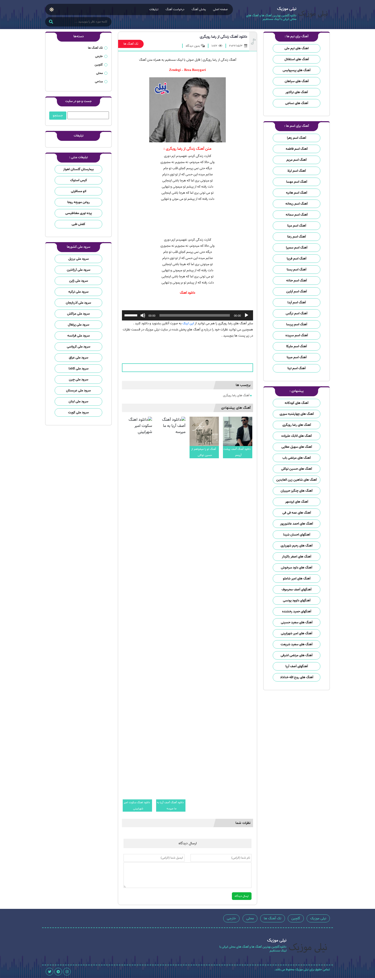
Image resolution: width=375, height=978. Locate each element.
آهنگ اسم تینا (297, 368)
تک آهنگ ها (130, 43)
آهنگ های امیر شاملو (296, 578)
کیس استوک (78, 180)
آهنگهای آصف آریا (296, 666)
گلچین (99, 64)
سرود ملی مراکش (78, 313)
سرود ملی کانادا (79, 368)
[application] (187, 315)
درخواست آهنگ (175, 9)
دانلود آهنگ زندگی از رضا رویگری (223, 37)
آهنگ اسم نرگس (296, 313)
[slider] (131, 314)
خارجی (99, 56)
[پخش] (246, 315)
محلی (99, 73)
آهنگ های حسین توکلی (296, 469)
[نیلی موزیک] (313, 15)
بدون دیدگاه (193, 45)
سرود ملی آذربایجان (78, 302)
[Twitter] (49, 971)
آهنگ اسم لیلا (297, 171)
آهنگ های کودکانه (296, 403)
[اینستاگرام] (67, 971)
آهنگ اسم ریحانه (296, 203)
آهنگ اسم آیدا (297, 302)
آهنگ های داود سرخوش (296, 567)
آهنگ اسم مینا (296, 225)
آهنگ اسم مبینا (297, 357)
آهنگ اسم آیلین (296, 291)
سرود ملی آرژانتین (78, 270)
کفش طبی (78, 224)
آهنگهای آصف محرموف (296, 589)
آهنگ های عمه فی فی (296, 512)
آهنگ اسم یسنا (296, 269)
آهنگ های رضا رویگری (296, 425)
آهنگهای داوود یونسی (296, 600)
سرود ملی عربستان (78, 390)
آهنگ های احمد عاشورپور (296, 523)
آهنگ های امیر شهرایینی (296, 633)
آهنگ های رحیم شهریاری (296, 545)
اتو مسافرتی (78, 191)
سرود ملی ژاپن (78, 280)
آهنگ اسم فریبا (296, 258)
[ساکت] (142, 315)
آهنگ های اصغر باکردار (296, 556)
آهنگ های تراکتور (296, 92)
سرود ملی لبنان (78, 401)
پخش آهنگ (199, 9)
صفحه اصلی (220, 9)
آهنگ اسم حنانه (296, 280)
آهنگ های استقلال (296, 59)
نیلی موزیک (318, 918)
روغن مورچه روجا (78, 202)
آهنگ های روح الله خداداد (296, 677)
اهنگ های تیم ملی (296, 48)
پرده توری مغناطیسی (78, 213)
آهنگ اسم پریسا (296, 324)
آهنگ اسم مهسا (296, 181)
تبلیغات (153, 9)
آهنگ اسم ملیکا (296, 346)
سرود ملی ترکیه (78, 291)
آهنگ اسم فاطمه (297, 149)
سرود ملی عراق (78, 357)
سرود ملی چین (78, 379)
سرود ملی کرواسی (78, 346)
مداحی (99, 81)
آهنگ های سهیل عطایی (296, 447)
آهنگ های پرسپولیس (296, 70)
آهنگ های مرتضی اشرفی (296, 655)
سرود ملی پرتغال (78, 324)
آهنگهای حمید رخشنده (296, 611)
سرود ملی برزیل (78, 259)
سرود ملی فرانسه (78, 335)
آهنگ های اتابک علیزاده (296, 436)
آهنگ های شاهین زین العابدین (296, 479)
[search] (51, 22)
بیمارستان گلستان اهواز (78, 169)
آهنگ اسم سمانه (297, 214)
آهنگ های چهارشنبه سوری (297, 414)
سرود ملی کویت (78, 412)
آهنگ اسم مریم (296, 160)
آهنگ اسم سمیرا (296, 247)
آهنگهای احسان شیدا (296, 534)
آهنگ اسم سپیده (296, 335)
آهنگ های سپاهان (297, 81)
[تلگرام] (58, 971)
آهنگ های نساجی (296, 103)
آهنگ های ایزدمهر (296, 501)
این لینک (188, 323)
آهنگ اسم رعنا (296, 236)
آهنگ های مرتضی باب (296, 458)
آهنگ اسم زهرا (296, 138)
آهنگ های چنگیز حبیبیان (296, 490)
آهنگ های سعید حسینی (296, 622)
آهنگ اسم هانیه (296, 192)
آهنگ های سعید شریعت (296, 644)
